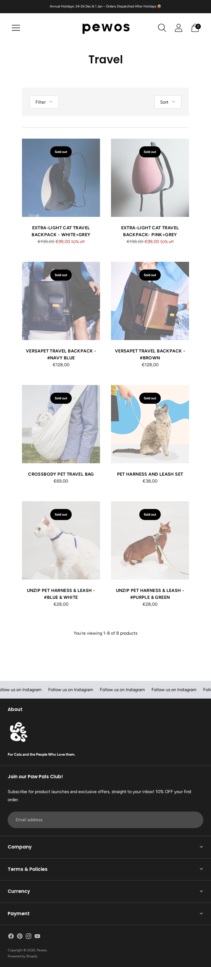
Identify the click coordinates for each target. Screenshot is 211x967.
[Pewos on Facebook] (11, 937)
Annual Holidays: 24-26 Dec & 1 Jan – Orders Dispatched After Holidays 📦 (105, 6)
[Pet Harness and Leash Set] (150, 424)
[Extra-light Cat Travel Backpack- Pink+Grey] (150, 178)
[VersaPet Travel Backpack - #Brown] (150, 301)
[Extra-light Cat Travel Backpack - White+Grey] (61, 178)
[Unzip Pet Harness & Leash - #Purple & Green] (150, 540)
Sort (164, 102)
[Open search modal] (162, 28)
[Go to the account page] (178, 28)
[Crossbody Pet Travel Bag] (61, 424)
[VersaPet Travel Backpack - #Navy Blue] (61, 301)
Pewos (42, 950)
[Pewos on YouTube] (37, 937)
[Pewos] (105, 28)
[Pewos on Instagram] (28, 937)
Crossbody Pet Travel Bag (61, 474)
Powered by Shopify (22, 956)
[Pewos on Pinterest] (19, 937)
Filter (40, 102)
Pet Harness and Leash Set (150, 474)
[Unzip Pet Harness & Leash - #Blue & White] (61, 540)
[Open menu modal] (16, 28)
